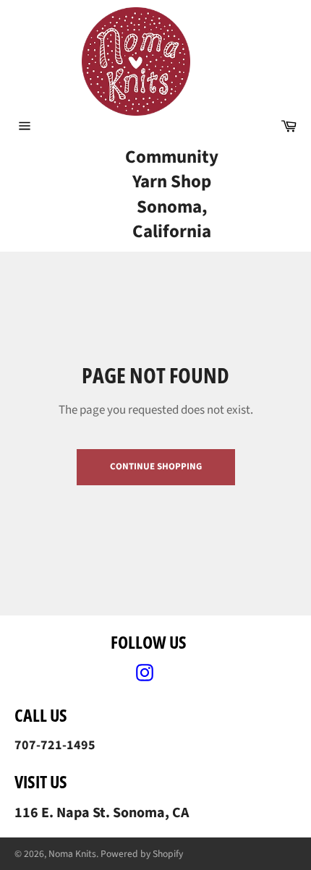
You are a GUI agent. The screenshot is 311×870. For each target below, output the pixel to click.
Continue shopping (156, 466)
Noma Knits (72, 854)
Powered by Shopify (142, 854)
